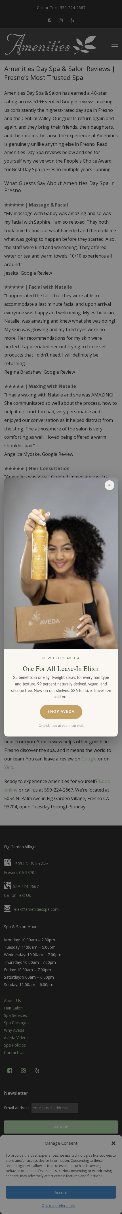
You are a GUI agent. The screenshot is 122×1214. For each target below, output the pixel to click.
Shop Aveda (61, 711)
